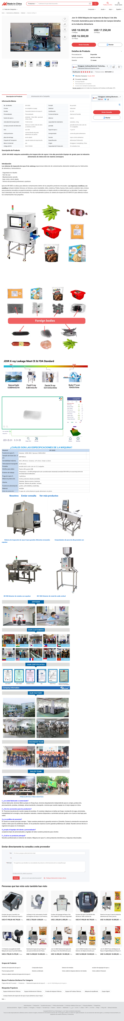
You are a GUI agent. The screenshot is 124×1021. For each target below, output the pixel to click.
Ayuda (102, 9)
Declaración (36, 1005)
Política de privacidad (58, 1005)
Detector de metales (67, 967)
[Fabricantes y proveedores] (12, 4)
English (20, 1007)
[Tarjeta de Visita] (119, 104)
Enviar (16, 878)
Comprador (91, 9)
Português (31, 1007)
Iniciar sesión (118, 5)
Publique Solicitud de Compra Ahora (55, 878)
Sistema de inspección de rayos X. (11, 967)
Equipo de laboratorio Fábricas (12, 991)
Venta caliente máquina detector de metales (74, 971)
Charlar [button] (111, 45)
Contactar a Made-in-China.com (73, 1005)
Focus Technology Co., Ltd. (58, 1011)
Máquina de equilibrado (91, 991)
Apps (110, 9)
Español (26, 1007)
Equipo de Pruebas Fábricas (73, 991)
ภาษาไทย (92, 1007)
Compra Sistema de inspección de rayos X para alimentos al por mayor (23, 996)
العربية (71, 1007)
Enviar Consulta (84, 45)
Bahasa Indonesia (112, 1007)
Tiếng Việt (103, 1007)
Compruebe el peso (37, 967)
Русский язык (46, 1007)
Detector (23, 13)
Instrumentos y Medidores (12, 13)
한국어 (77, 1007)
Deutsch (59, 1007)
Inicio (3, 13)
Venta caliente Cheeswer (99, 971)
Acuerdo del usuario (46, 1005)
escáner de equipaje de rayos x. (101, 967)
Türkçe (97, 1007)
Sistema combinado (37, 971)
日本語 (82, 1007)
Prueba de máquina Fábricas (53, 991)
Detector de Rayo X (31, 13)
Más (3, 999)
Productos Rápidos (87, 1005)
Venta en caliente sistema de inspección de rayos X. (16, 974)
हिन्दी (87, 1007)
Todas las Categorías (10, 9)
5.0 (99, 99)
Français (38, 1007)
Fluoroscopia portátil (8, 971)
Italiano (53, 1007)
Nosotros (14, 496)
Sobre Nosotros (27, 1005)
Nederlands (65, 1007)
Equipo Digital (106, 991)
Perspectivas (97, 1005)
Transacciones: (104, 72)
